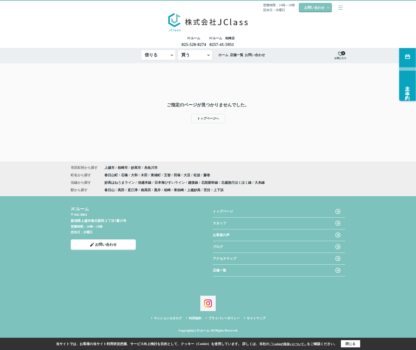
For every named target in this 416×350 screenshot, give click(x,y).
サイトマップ (256, 318)
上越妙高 (194, 190)
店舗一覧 (236, 55)
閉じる (350, 344)
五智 (168, 175)
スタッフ (219, 223)
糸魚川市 (151, 167)
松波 (197, 175)
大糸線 (260, 182)
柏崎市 (123, 167)
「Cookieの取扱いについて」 (288, 344)
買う (185, 54)
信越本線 (145, 182)
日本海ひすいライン (170, 182)
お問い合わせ (314, 7)
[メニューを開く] (340, 7)
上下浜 (219, 190)
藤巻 (206, 175)
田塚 (178, 175)
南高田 (146, 190)
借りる (151, 54)
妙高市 (136, 167)
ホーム (223, 55)
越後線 (193, 182)
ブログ (218, 247)
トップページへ (208, 118)
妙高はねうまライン (120, 182)
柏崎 (167, 190)
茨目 (207, 190)
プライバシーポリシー (224, 318)
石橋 (125, 175)
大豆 (187, 175)
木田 (145, 175)
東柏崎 (179, 190)
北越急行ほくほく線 (237, 182)
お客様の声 (221, 235)
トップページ (223, 211)
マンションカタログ (168, 318)
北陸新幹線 (210, 182)
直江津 (133, 190)
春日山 (109, 190)
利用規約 (195, 318)
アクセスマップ (224, 258)
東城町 (156, 175)
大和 (135, 175)
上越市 (109, 167)
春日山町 (111, 175)
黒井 (157, 190)
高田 (121, 190)
